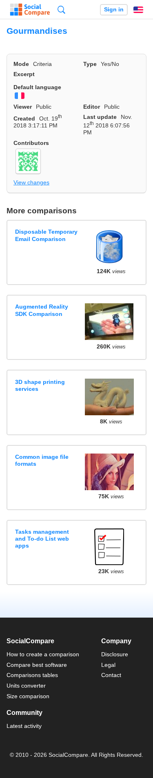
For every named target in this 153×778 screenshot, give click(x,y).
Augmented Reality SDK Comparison (41, 310)
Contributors (31, 143)
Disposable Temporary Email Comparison (46, 235)
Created (24, 118)
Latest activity (24, 726)
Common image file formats (42, 460)
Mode (21, 64)
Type (90, 64)
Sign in (114, 10)
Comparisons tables (32, 675)
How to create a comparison (43, 654)
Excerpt (24, 74)
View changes (31, 182)
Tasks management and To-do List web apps (42, 538)
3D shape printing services (40, 385)
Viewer (22, 106)
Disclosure (114, 654)
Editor (91, 106)
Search (61, 9)
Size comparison (28, 696)
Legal (108, 665)
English (138, 10)
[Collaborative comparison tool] (30, 10)
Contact (111, 675)
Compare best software (37, 665)
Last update (100, 117)
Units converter (26, 685)
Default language (37, 87)
